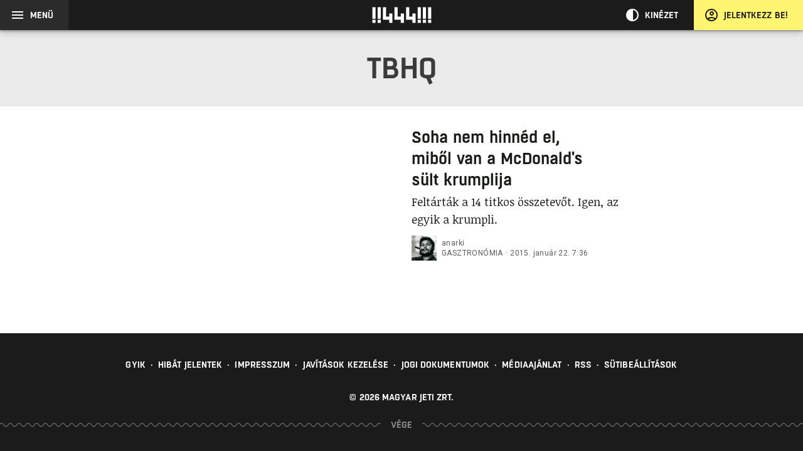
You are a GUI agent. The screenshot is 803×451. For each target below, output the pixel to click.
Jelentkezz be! (756, 15)
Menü (41, 15)
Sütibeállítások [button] (641, 365)
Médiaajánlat (531, 365)
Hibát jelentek (190, 365)
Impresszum (262, 365)
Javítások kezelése (346, 365)
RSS (583, 365)
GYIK (135, 365)
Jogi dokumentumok (446, 365)
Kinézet (662, 15)
